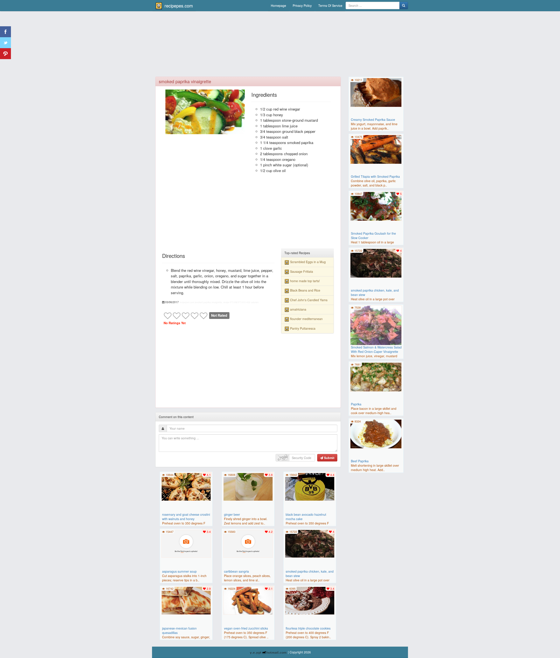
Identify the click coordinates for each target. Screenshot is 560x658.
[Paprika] (376, 376)
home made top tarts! (305, 281)
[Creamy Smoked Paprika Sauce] (376, 92)
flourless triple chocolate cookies (308, 628)
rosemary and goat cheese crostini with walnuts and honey (186, 516)
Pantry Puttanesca (302, 328)
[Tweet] (5, 42)
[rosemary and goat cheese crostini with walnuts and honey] (186, 486)
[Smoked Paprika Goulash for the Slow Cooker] (376, 206)
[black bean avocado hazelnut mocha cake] (310, 486)
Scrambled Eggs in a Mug (308, 262)
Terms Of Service (330, 5)
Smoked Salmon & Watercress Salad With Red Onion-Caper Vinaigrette (376, 349)
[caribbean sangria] (248, 543)
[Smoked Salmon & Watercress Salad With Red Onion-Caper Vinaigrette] (376, 331)
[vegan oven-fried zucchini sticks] (248, 600)
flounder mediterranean (306, 319)
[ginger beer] (248, 486)
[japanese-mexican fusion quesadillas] (186, 600)
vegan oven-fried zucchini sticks (246, 628)
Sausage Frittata (301, 271)
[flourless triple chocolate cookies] (310, 600)
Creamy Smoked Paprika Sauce (373, 119)
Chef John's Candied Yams (308, 300)
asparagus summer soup (179, 571)
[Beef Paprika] (376, 433)
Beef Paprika (360, 461)
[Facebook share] (5, 31)
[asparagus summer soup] (186, 543)
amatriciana (298, 309)
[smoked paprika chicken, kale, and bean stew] (310, 543)
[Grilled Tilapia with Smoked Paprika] (376, 149)
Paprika (356, 404)
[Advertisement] (280, 45)
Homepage (278, 5)
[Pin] (5, 53)
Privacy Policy (302, 5)
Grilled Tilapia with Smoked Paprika (375, 176)
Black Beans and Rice (305, 290)
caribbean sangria (236, 571)
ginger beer (232, 514)
